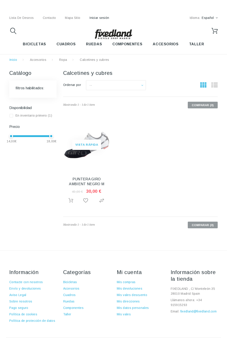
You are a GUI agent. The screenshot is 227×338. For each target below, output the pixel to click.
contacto (49, 18)
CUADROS (66, 44)
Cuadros (69, 295)
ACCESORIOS (165, 44)
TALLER (196, 44)
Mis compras (126, 282)
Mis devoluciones (129, 288)
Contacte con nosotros (26, 282)
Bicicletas (70, 282)
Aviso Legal (17, 295)
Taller (67, 314)
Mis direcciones (128, 301)
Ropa (63, 60)
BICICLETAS (34, 44)
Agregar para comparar (102, 200)
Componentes (73, 308)
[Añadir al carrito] (71, 200)
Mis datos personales (133, 308)
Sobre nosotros (20, 301)
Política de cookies (23, 314)
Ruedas (69, 301)
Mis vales (124, 314)
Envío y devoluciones (25, 288)
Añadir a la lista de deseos (86, 200)
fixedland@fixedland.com (198, 311)
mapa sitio (72, 18)
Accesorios (38, 60)
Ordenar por (72, 85)
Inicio (13, 60)
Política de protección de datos (32, 320)
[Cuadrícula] (203, 85)
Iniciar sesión (99, 18)
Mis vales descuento (132, 295)
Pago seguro (18, 308)
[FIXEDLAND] (113, 34)
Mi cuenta (129, 272)
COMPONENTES (127, 44)
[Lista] (214, 85)
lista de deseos (21, 18)
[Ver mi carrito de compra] (214, 31)
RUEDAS (94, 44)
